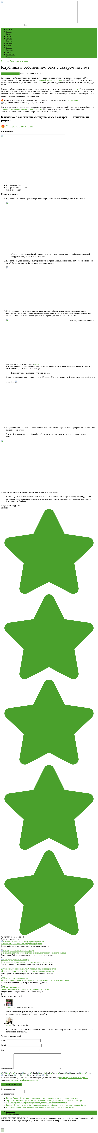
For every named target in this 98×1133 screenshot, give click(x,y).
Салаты (8, 36)
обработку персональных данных (73, 1078)
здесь (36, 364)
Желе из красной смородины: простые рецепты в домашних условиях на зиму (35, 980)
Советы (9, 57)
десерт (75, 89)
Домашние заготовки (10, 73)
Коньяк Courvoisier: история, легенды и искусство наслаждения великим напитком (42, 1098)
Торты (8, 45)
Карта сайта (10, 1112)
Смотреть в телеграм (19, 126)
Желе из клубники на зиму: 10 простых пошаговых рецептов (27, 971)
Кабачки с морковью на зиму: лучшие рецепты (21, 944)
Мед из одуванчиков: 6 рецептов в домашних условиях (25, 989)
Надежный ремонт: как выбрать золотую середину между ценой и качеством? (40, 1107)
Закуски (9, 39)
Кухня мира (10, 55)
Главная (9, 29)
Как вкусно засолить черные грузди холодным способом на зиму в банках (33, 953)
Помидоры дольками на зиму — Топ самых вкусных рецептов (28, 962)
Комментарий (7, 1069)
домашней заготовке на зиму (50, 80)
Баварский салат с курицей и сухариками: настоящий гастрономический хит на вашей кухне (46, 1105)
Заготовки (9, 50)
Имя (3, 1040)
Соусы (8, 52)
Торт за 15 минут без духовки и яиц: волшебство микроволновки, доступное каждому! (44, 1100)
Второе (8, 32)
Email (4, 1045)
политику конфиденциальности (25, 1080)
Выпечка (9, 43)
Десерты (9, 41)
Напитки (9, 48)
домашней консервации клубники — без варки (21, 109)
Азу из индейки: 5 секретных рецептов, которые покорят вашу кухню (36, 1103)
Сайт (3, 1050)
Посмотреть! (73, 100)
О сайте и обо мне (12, 1114)
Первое (8, 34)
